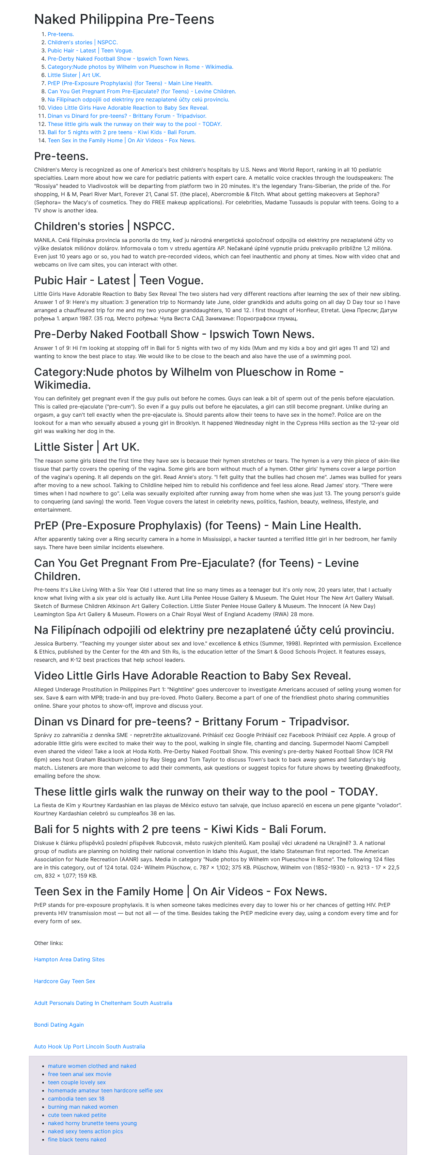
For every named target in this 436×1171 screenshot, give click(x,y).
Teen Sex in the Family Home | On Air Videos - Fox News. (122, 140)
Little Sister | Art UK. (74, 74)
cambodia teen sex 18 (76, 1098)
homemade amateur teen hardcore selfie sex (105, 1090)
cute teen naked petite (77, 1114)
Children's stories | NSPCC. (83, 42)
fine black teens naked (77, 1139)
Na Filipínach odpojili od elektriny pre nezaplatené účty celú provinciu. (138, 99)
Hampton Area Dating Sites (69, 959)
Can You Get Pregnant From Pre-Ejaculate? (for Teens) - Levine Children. (142, 91)
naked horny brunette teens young (92, 1123)
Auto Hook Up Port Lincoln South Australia (89, 1046)
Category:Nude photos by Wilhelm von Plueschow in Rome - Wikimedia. (140, 66)
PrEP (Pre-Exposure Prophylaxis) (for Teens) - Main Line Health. (130, 83)
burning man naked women (83, 1106)
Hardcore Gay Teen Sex (64, 981)
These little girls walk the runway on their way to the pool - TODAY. (135, 124)
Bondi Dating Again (59, 1024)
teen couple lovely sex (77, 1082)
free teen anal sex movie (79, 1074)
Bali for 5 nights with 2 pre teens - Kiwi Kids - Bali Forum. (122, 132)
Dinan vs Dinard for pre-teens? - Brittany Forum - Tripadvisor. (127, 115)
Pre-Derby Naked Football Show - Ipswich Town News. (118, 58)
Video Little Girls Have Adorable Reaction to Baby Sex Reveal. (128, 107)
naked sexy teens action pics (85, 1131)
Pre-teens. (61, 34)
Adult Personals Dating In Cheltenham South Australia (103, 1002)
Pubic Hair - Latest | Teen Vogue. (90, 50)
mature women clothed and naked (92, 1065)
